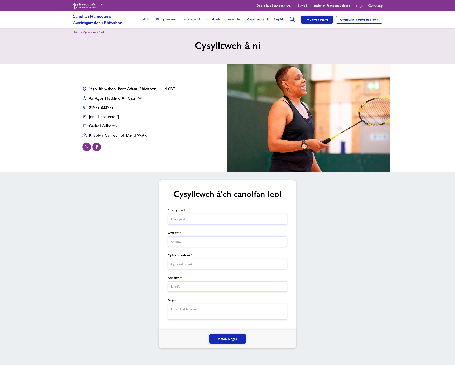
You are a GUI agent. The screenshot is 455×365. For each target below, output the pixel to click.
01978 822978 (101, 107)
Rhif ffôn (175, 277)
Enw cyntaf (176, 210)
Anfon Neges (227, 339)
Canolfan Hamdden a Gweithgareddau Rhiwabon (97, 19)
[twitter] (86, 147)
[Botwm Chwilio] (292, 19)
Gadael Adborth (103, 125)
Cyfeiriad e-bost (180, 255)
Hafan (76, 32)
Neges (173, 300)
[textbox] (227, 219)
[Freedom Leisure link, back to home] (88, 6)
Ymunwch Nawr (317, 19)
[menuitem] (274, 5)
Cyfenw (174, 232)
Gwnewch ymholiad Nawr (359, 19)
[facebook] (96, 147)
